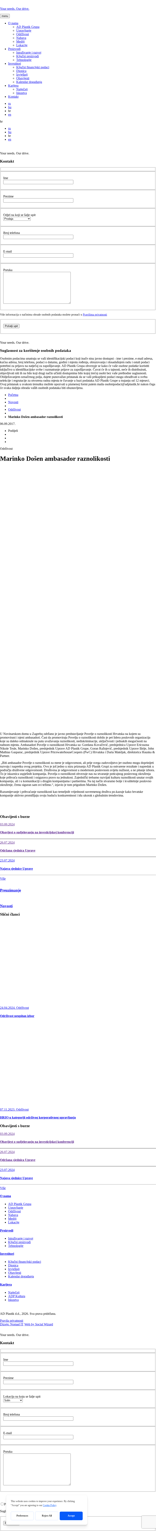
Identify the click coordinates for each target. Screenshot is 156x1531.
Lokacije (21, 45)
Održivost (22, 34)
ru (9, 103)
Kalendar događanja (29, 82)
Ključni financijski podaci (32, 67)
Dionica (21, 71)
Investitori (14, 63)
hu (9, 107)
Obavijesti (22, 78)
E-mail (7, 251)
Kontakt (13, 96)
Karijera (13, 85)
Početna (13, 395)
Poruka (7, 270)
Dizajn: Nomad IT (12, 1324)
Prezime (8, 196)
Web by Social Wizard (38, 1324)
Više (3, 878)
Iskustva (21, 93)
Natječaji (22, 89)
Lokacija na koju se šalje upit (21, 1396)
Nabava (21, 38)
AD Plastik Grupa (27, 27)
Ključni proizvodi (27, 56)
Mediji (20, 41)
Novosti (13, 402)
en (9, 114)
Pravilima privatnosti (95, 314)
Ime (5, 178)
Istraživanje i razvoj (28, 52)
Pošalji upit (11, 326)
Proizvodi (14, 49)
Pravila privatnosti (11, 1320)
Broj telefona (11, 233)
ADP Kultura (16, 1296)
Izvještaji (22, 74)
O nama (13, 23)
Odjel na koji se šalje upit (19, 215)
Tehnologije (23, 60)
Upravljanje (23, 30)
